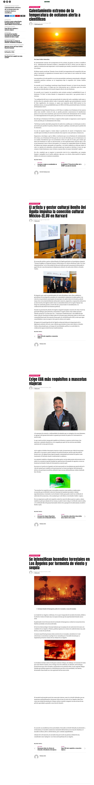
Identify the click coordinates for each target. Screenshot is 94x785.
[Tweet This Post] (12, 16)
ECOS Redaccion (39, 24)
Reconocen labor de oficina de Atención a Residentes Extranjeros (13, 41)
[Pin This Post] (17, 16)
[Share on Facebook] (7, 16)
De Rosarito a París (9, 52)
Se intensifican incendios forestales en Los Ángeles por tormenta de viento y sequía (12, 35)
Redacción (37, 221)
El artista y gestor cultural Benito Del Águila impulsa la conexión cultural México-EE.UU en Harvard (13, 23)
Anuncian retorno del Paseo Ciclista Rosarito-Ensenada (14, 47)
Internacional (8, 5)
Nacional (13, 5)
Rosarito (17, 5)
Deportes (7, 44)
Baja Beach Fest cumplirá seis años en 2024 (13, 56)
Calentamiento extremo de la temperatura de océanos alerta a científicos (13, 10)
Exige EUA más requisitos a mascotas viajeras (11, 29)
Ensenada (11, 44)
